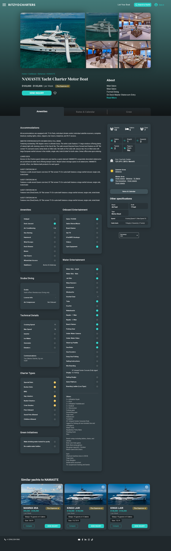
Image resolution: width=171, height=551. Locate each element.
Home (24, 74)
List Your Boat (124, 4)
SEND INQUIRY (53, 526)
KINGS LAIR (73, 508)
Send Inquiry (37, 93)
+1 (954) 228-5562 (13, 539)
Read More (112, 98)
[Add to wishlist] (55, 93)
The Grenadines (120, 181)
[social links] (79, 539)
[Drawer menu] (4, 4)
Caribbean (32, 74)
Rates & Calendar (129, 191)
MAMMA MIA (30, 508)
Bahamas (41, 74)
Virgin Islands (120, 179)
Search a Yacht (144, 5)
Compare (29, 526)
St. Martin (137, 179)
